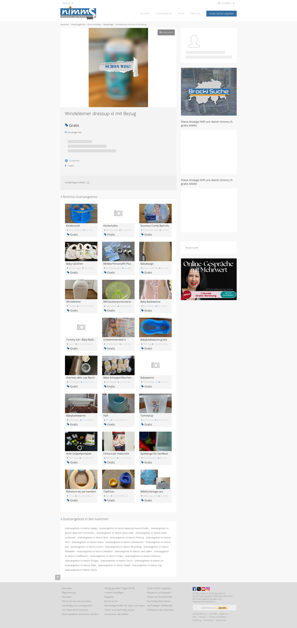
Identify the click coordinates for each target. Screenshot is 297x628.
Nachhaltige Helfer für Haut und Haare (124, 605)
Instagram (208, 589)
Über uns (195, 13)
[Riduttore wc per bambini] (81, 479)
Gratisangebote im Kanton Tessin (117, 560)
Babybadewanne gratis (153, 339)
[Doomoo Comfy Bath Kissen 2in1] (155, 213)
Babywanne (147, 377)
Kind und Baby (94, 24)
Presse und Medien (217, 616)
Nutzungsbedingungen (207, 598)
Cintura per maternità (116, 453)
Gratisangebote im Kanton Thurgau (82, 560)
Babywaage (147, 263)
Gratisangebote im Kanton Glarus (88, 542)
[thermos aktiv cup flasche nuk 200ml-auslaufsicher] (81, 365)
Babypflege (108, 24)
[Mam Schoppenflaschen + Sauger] (118, 365)
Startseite (144, 13)
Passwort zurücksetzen (159, 592)
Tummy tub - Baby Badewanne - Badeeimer (91, 339)
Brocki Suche (192, 247)
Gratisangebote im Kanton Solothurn (142, 556)
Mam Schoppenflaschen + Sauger (122, 377)
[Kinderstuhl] (81, 213)
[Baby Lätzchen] (81, 251)
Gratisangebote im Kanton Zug (146, 565)
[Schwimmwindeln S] (118, 327)
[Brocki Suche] (209, 91)
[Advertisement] (209, 151)
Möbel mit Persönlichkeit (159, 596)
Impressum (221, 620)
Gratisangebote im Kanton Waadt (114, 565)
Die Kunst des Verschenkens (76, 601)
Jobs (194, 616)
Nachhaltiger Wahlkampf (159, 605)
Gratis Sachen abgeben (221, 13)
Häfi (105, 415)
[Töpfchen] (118, 479)
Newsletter (208, 620)
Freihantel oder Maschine (160, 609)
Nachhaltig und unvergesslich (77, 605)
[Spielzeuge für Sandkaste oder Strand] (155, 441)
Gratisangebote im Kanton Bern (92, 537)
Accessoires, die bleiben (116, 614)
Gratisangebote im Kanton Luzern (87, 546)
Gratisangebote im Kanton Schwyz (106, 556)
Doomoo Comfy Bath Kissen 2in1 (159, 225)
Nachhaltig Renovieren (158, 601)
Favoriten (67, 596)
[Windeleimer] (81, 289)
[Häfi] (118, 403)
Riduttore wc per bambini (81, 491)
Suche (181, 13)
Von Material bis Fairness (75, 609)
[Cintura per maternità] (118, 441)
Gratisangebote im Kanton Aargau (81, 528)
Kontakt (213, 613)
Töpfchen (108, 491)
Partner (202, 616)
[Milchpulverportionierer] (118, 289)
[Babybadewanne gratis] (155, 327)
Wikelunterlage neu (151, 491)
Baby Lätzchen (74, 263)
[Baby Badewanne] (155, 289)
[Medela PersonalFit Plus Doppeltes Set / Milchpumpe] (118, 251)
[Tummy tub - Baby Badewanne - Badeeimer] (81, 327)
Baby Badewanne (150, 301)
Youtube (203, 589)
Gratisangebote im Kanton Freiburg (127, 537)
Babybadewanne (76, 415)
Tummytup (146, 415)
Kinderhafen (110, 225)
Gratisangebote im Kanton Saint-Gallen (133, 551)
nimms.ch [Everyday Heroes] (212, 593)
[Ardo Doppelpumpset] (81, 441)
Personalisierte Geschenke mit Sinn (80, 614)
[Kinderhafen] (118, 213)
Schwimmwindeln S (114, 339)
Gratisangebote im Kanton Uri (149, 560)
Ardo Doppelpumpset (79, 453)
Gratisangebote (164, 13)
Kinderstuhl (73, 225)
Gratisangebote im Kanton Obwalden (95, 551)
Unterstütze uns (200, 613)
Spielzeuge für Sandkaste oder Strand (162, 453)
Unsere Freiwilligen (114, 592)
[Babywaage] (155, 251)
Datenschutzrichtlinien (203, 601)
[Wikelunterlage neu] (155, 479)
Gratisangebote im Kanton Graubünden (125, 542)
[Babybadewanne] (81, 403)
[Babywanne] (155, 365)
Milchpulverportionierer (117, 301)
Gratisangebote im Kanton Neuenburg (123, 546)
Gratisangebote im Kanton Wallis (80, 565)
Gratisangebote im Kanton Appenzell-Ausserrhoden (124, 528)
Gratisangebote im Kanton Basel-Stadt (115, 532)
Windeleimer (73, 301)
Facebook (194, 589)
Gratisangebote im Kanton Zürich (81, 569)
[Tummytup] (155, 403)
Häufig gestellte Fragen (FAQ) (119, 588)
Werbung (197, 620)
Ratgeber (109, 596)
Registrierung (69, 592)
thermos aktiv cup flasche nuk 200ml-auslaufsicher (95, 377)
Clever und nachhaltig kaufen (119, 609)
